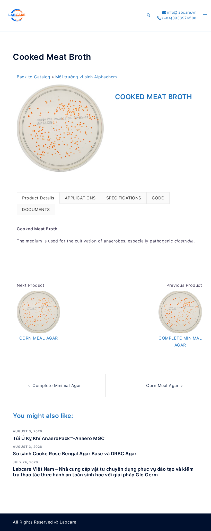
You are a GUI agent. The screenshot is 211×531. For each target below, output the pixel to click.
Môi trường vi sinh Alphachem (86, 76)
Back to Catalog (34, 76)
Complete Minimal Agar (56, 385)
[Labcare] (17, 15)
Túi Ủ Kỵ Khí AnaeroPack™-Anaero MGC (59, 438)
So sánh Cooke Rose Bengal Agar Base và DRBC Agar (74, 453)
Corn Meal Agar (162, 385)
